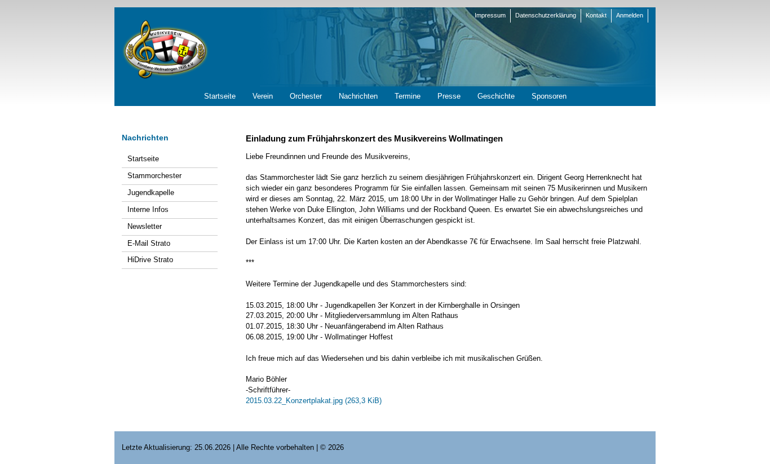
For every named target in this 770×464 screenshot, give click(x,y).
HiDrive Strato (150, 259)
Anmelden (629, 15)
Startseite (143, 158)
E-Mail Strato (148, 243)
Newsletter (144, 226)
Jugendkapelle (150, 192)
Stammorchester (154, 175)
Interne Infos (148, 209)
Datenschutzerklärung (545, 15)
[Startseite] (165, 49)
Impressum (490, 15)
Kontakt (596, 15)
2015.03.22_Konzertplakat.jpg (314, 400)
